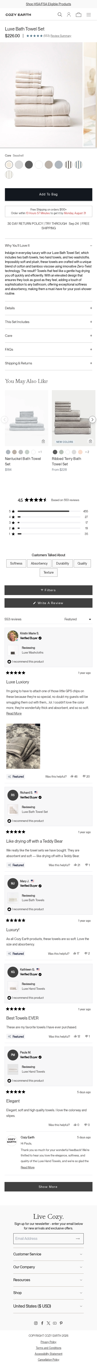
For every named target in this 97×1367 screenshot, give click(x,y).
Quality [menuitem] (82, 563)
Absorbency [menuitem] (39, 563)
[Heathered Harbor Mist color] (8, 452)
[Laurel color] (61, 452)
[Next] (92, 419)
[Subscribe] (78, 1238)
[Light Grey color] (74, 452)
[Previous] (4, 419)
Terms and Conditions (48, 1348)
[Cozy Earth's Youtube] (55, 1323)
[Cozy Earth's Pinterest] (61, 1323)
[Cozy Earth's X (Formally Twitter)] (48, 1323)
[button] (60, 14)
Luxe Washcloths (32, 652)
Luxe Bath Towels (33, 900)
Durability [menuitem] (62, 563)
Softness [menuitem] (16, 563)
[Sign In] (69, 14)
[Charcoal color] (55, 452)
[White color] (33, 452)
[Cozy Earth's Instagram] (36, 1323)
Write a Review (57, 604)
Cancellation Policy (48, 1359)
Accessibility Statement (48, 1353)
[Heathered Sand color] (14, 452)
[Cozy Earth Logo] (18, 15)
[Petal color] (80, 452)
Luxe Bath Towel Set (35, 812)
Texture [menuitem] (49, 572)
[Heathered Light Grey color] (20, 452)
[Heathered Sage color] (27, 452)
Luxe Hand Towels (33, 988)
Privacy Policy (48, 1342)
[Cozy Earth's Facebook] (42, 1323)
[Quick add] (43, 441)
